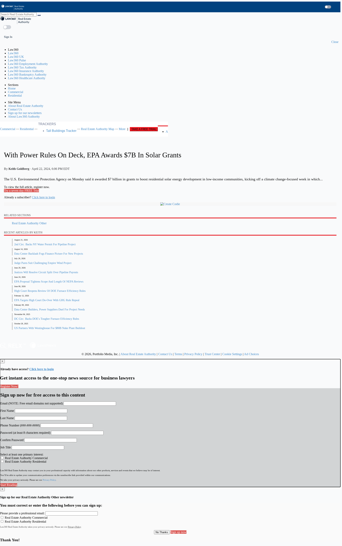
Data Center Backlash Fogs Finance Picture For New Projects (48, 253)
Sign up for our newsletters (25, 113)
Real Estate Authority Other (29, 223)
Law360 (13, 53)
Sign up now (178, 532)
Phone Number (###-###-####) (20, 425)
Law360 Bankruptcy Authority (27, 74)
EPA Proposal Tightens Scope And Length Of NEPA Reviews (48, 281)
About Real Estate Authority (25, 105)
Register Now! (9, 386)
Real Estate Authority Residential (25, 461)
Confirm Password (12, 440)
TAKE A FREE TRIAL (143, 129)
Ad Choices (251, 354)
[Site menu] (338, 7)
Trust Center (212, 354)
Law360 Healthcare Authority (26, 78)
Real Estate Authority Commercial (26, 458)
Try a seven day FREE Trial (21, 190)
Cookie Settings (232, 354)
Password (25, 432)
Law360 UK (16, 56)
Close (334, 42)
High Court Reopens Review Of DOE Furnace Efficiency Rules (50, 290)
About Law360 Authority (24, 116)
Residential (15, 95)
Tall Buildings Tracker (61, 130)
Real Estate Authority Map (97, 129)
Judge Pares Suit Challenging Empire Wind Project (42, 263)
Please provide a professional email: (22, 513)
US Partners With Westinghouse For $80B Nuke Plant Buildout (49, 328)
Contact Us (15, 109)
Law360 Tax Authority (22, 67)
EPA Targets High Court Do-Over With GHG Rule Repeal (46, 300)
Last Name (7, 418)
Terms (178, 354)
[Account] (335, 7)
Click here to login (43, 197)
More (122, 129)
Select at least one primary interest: (21, 454)
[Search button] (320, 7)
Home (12, 88)
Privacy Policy (193, 354)
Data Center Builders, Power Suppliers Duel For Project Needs (49, 309)
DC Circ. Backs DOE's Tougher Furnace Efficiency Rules (46, 318)
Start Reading (8, 485)
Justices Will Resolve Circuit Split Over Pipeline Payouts (46, 272)
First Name (7, 410)
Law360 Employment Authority (28, 64)
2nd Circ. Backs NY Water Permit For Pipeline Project (45, 244)
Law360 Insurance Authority (26, 71)
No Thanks (162, 532)
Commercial (15, 92)
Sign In (7, 36)
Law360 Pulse (17, 60)
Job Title (5, 447)
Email (31, 403)
